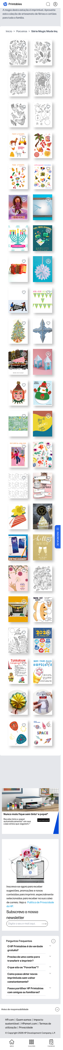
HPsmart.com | (30, 1023)
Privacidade (26, 1027)
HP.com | (10, 1019)
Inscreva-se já (43, 820)
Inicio (9, 31)
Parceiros (21, 31)
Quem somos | (25, 1019)
